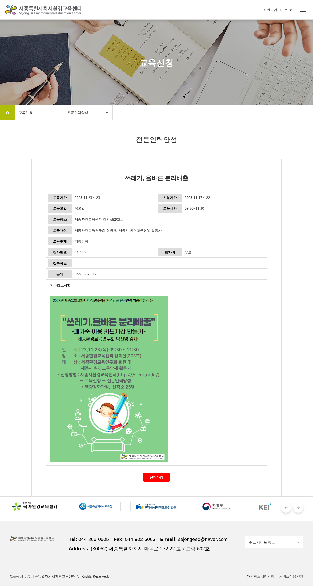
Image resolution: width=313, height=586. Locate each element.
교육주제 (60, 241)
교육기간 (60, 197)
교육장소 (60, 219)
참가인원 (60, 252)
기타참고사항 (60, 285)
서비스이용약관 (291, 576)
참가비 (170, 252)
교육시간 (170, 208)
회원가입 (270, 9)
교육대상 (60, 230)
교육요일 (60, 208)
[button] (286, 508)
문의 (59, 274)
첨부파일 (60, 263)
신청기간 (170, 197)
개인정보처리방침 (260, 576)
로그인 (289, 9)
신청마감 (156, 477)
